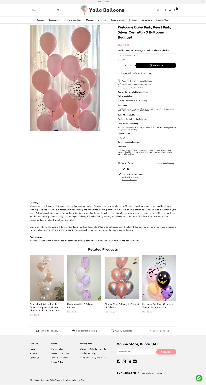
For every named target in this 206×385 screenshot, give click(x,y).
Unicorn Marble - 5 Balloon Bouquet (80, 306)
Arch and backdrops (73, 20)
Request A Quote (162, 20)
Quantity (121, 59)
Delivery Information (60, 353)
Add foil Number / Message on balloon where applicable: (144, 50)
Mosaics (89, 20)
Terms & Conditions (59, 358)
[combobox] (45, 10)
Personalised (54, 20)
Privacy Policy (57, 349)
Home (32, 349)
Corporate (133, 20)
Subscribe (166, 352)
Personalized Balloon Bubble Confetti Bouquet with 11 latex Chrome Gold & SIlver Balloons (45, 307)
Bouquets (40, 20)
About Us (34, 353)
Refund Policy (57, 362)
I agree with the (136, 73)
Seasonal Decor (117, 20)
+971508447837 (128, 373)
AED (158, 10)
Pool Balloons (146, 20)
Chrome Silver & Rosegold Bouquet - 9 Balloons (122, 306)
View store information (129, 180)
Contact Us (34, 358)
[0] (175, 10)
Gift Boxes (102, 20)
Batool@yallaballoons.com (151, 373)
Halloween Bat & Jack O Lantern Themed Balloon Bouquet (157, 306)
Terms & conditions (143, 73)
